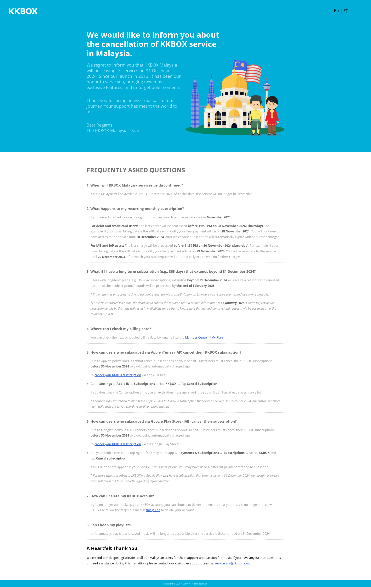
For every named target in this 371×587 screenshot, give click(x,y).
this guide (153, 510)
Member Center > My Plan (204, 337)
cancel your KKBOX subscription (117, 375)
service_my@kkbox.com (232, 563)
